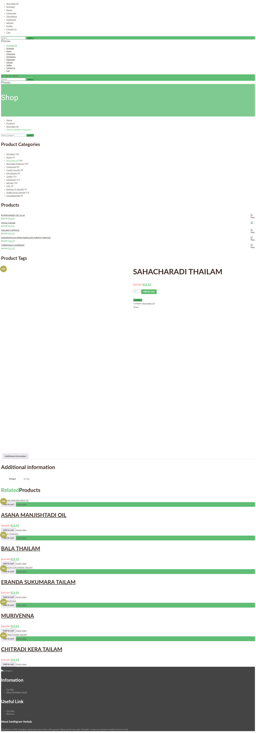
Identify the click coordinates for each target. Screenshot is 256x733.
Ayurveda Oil (12, 4)
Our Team (10, 711)
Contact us (11, 29)
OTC (8, 186)
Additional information (15, 456)
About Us (10, 714)
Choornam (11, 13)
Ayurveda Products (15, 164)
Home (9, 120)
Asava (9, 10)
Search (30, 135)
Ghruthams (11, 16)
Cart (8, 32)
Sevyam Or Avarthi (15, 189)
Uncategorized (13, 196)
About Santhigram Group (16, 692)
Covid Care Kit (13, 170)
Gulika (9, 26)
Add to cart (149, 291)
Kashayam (11, 20)
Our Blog (10, 690)
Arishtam (10, 7)
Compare (137, 300)
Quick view (21, 504)
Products (10, 123)
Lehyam (9, 23)
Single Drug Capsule (15, 193)
